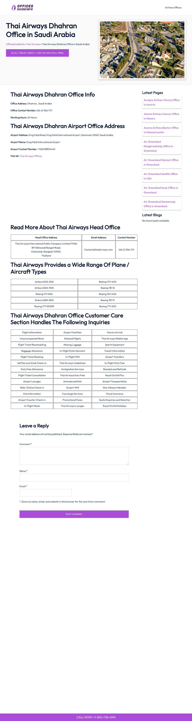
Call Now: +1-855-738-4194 (96, 717)
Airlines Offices (173, 7)
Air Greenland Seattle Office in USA (161, 176)
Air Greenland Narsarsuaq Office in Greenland (159, 204)
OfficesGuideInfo (15, 44)
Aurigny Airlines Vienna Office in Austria (162, 102)
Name (24, 470)
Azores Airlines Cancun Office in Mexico (161, 116)
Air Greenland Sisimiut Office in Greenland (161, 162)
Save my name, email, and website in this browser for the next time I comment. (63, 501)
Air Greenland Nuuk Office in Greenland (161, 190)
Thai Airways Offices (31, 155)
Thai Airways (33, 44)
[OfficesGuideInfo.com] (22, 7)
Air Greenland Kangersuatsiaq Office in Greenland (158, 146)
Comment (26, 444)
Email (23, 486)
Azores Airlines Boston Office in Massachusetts (161, 130)
